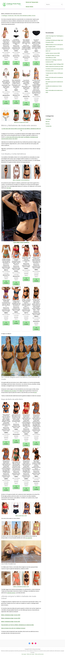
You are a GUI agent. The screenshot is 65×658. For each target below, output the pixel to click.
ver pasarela (29, 538)
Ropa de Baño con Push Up (8, 625)
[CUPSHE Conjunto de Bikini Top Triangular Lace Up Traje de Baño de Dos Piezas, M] (16, 293)
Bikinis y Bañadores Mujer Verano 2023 (10, 615)
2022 (18, 15)
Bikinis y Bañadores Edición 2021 (21, 586)
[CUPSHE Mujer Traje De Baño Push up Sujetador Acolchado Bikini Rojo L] (26, 250)
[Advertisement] (55, 21)
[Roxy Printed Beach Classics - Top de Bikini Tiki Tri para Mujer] (6, 73)
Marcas (47, 121)
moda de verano (11, 593)
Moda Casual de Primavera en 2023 (54, 66)
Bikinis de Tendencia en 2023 (21, 122)
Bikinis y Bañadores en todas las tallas (24, 625)
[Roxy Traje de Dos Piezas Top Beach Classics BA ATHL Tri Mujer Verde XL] (16, 73)
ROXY (35, 392)
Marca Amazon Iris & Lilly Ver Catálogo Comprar (13, 628)
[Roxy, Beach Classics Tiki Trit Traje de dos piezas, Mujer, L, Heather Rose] (6, 32)
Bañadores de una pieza (10, 391)
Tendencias (10, 15)
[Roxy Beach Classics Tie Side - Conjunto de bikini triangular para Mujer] (16, 32)
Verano (33, 15)
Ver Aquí (9, 188)
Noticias (48, 124)
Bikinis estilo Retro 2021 (21, 515)
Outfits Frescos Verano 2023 (53, 53)
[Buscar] (62, 4)
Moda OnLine (29, 6)
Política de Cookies (30, 654)
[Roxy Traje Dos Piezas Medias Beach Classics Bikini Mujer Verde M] (26, 32)
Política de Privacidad (39, 654)
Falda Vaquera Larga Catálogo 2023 (54, 64)
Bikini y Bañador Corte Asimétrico (21, 180)
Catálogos (4, 15)
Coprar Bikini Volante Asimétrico (21, 242)
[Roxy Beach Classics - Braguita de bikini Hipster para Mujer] (36, 33)
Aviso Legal (24, 654)
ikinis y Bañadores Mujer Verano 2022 (11, 618)
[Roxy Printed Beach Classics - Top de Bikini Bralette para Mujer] (26, 73)
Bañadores (25, 15)
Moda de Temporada (32, 2)
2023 (21, 15)
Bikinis (29, 15)
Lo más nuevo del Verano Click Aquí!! (14, 137)
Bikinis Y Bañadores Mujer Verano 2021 (10, 621)
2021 (15, 15)
